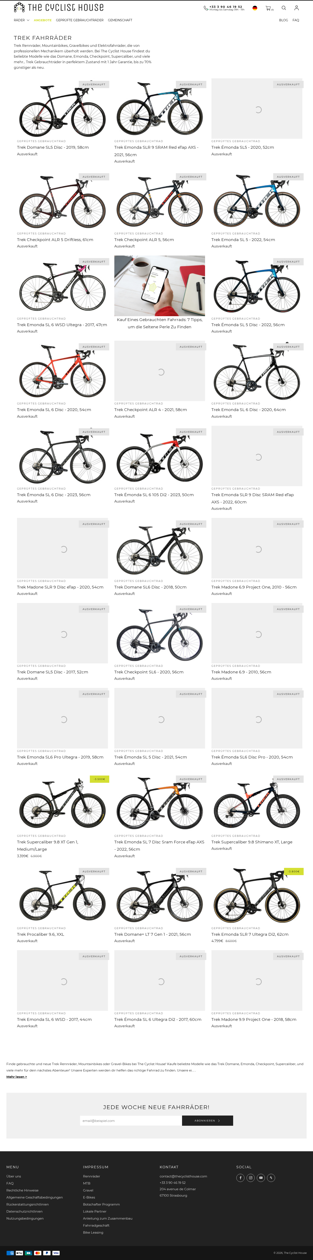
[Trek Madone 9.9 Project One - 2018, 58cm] (256, 980)
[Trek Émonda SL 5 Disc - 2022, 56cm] (256, 286)
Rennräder (91, 1176)
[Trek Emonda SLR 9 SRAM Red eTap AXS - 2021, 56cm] (159, 108)
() (272, 10)
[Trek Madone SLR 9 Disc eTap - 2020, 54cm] (62, 548)
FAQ (296, 20)
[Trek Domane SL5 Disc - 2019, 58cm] (62, 108)
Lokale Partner (94, 1211)
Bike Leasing (93, 1232)
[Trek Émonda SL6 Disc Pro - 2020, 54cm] (256, 718)
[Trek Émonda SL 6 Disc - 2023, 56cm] (62, 456)
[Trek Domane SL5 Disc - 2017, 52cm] (62, 633)
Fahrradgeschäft (96, 1225)
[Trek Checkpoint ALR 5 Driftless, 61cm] (62, 201)
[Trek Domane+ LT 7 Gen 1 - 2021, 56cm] (159, 895)
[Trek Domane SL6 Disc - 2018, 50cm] (159, 548)
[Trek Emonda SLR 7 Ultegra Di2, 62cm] (256, 895)
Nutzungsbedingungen (25, 1218)
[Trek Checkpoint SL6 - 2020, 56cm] (159, 633)
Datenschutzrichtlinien (24, 1211)
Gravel (88, 1190)
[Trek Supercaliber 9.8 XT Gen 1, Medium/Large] (62, 803)
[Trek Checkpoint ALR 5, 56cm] (159, 201)
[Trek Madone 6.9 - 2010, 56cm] (256, 633)
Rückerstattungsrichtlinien (27, 1204)
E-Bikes (89, 1197)
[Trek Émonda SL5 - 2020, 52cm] (256, 108)
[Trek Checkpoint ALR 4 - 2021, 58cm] (159, 371)
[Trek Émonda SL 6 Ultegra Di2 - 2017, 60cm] (159, 980)
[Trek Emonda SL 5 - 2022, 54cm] (256, 201)
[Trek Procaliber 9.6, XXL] (62, 895)
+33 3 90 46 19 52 (226, 6)
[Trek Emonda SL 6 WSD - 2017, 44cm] (62, 980)
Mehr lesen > (16, 1077)
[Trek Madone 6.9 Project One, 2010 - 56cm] (256, 548)
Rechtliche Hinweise (22, 1190)
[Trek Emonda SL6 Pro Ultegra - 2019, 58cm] (62, 718)
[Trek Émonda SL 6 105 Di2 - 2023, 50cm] (159, 456)
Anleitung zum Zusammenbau (107, 1218)
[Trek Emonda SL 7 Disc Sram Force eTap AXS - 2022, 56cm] (159, 803)
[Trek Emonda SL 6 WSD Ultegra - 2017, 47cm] (62, 286)
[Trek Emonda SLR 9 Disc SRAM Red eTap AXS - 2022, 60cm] (256, 456)
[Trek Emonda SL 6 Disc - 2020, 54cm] (62, 371)
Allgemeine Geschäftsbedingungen (34, 1197)
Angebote (43, 20)
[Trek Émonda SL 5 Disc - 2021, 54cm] (159, 718)
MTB (86, 1183)
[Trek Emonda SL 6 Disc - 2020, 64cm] (256, 371)
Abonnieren (205, 1120)
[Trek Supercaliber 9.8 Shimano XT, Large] (256, 803)
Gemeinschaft (120, 20)
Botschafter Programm (101, 1204)
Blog (283, 20)
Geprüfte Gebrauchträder (79, 20)
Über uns (13, 1176)
